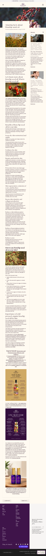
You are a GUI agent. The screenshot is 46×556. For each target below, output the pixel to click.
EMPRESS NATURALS (23, 551)
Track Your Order (17, 524)
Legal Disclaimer (33, 551)
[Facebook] (16, 544)
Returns (3, 532)
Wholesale (4, 540)
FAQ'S (3, 538)
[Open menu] (4, 4)
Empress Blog (17, 510)
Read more (33, 66)
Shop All (4, 511)
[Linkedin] (25, 544)
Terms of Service (35, 533)
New (3, 506)
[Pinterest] (20, 544)
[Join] (43, 527)
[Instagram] (23, 544)
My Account (17, 521)
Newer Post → (25, 500)
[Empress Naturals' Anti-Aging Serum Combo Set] (15, 474)
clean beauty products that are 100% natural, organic (14, 335)
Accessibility (33, 553)
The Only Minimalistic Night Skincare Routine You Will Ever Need (37, 53)
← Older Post (7, 500)
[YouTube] (27, 544)
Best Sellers (3, 509)
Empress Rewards (17, 513)
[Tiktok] (18, 544)
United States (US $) (7, 552)
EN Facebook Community (18, 517)
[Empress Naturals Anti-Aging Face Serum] (15, 385)
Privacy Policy (39, 531)
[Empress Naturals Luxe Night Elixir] (15, 424)
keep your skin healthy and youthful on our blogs (15, 346)
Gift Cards (3, 514)
